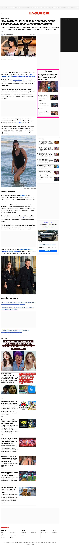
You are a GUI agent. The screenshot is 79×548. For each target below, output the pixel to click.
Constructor (55, 8)
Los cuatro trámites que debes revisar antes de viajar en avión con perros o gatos (9, 490)
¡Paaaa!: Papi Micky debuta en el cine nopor (45, 178)
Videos (32, 8)
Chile (6, 8)
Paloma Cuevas (18, 335)
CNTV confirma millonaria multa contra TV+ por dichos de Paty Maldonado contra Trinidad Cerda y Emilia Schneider (46, 149)
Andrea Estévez (25, 335)
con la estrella (21, 218)
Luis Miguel (12, 335)
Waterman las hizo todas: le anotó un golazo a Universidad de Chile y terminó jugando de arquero (9, 474)
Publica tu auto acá (48, 227)
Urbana (48, 8)
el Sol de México (17, 80)
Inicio (2, 8)
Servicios (42, 8)
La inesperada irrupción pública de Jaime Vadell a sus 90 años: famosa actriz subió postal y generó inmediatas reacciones (46, 161)
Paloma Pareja (9, 34)
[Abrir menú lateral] (2, 13)
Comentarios (10, 59)
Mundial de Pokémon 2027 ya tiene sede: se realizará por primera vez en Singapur (9, 403)
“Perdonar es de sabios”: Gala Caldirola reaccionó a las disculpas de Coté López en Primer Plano (9, 459)
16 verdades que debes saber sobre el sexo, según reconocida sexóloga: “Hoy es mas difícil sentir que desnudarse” (46, 143)
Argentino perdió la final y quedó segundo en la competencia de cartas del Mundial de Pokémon (9, 441)
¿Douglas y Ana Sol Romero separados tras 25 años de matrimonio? (43, 113)
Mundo (37, 8)
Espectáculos (12, 8)
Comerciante (63, 8)
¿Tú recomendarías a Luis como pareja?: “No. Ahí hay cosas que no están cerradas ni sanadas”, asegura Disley (47, 77)
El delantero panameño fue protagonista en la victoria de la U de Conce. (9, 480)
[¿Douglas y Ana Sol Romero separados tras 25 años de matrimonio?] (54, 113)
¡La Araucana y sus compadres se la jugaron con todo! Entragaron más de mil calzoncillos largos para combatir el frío (44, 106)
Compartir (4, 59)
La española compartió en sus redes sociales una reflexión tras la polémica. (9, 465)
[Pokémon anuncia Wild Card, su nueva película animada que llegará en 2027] (27, 424)
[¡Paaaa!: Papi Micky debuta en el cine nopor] (56, 179)
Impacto (8, 335)
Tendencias (26, 8)
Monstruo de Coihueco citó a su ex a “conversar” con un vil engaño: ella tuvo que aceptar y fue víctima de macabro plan (9, 378)
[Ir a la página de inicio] (39, 13)
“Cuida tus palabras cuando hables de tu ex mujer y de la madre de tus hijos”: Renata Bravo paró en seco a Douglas (43, 98)
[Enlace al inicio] (48, 71)
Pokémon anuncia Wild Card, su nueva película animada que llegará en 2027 (10, 421)
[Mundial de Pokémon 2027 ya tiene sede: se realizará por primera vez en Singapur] (27, 405)
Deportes (19, 8)
